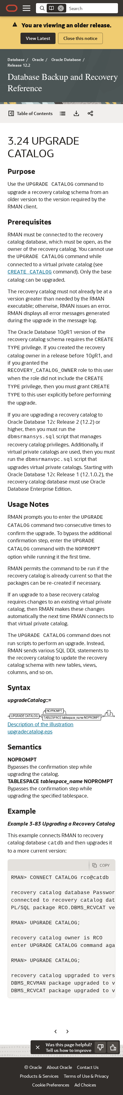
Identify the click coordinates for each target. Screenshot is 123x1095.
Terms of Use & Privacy (86, 1076)
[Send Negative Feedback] (100, 1047)
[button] (26, 8)
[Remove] (60, 8)
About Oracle (59, 1067)
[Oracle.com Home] (11, 8)
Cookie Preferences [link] (50, 1084)
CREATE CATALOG (30, 272)
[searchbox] (92, 8)
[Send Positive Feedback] (113, 1047)
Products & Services (39, 1076)
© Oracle (33, 1067)
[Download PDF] (76, 113)
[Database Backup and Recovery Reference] (62, 113)
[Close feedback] (37, 1047)
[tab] (48, 865)
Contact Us (88, 1067)
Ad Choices (85, 1084)
